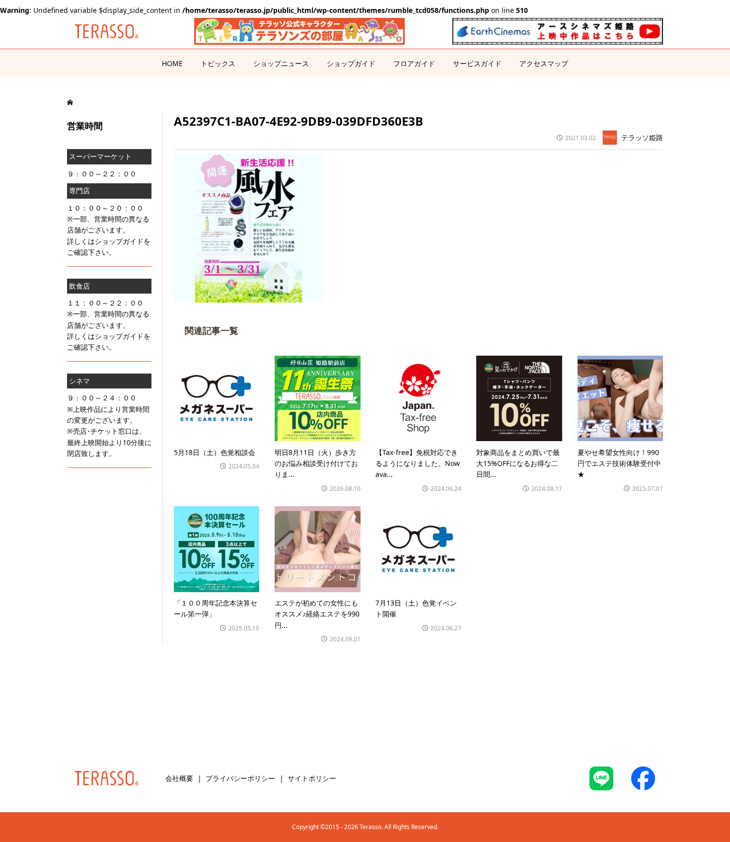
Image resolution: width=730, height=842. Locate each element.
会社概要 (179, 778)
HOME (172, 63)
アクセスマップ (543, 63)
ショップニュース (281, 63)
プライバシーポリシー (240, 778)
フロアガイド (414, 63)
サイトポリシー (312, 778)
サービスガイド (477, 63)
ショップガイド (351, 63)
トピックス (218, 63)
